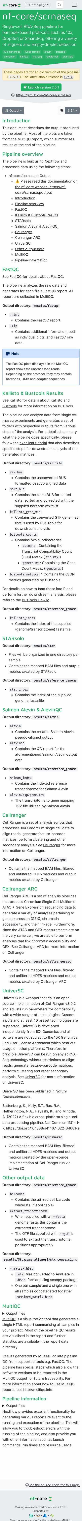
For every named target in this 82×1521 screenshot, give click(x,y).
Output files (15, 1313)
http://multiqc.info (37, 1389)
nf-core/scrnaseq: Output (30, 176)
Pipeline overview (29, 204)
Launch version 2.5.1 (43, 87)
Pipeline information (31, 260)
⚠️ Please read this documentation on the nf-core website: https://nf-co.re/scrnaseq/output (46, 187)
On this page (37, 5)
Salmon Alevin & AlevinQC (36, 226)
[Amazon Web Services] (38, 1515)
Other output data (29, 249)
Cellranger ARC (27, 237)
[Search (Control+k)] (59, 5)
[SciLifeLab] (52, 1515)
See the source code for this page (54, 1485)
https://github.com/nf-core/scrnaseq (43, 95)
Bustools (9, 406)
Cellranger (23, 232)
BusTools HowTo (35, 600)
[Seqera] (31, 1515)
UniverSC (23, 243)
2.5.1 (71, 110)
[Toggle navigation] (74, 5)
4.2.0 (68, 77)
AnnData (63, 1274)
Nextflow (52, 161)
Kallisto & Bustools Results (36, 215)
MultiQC (21, 254)
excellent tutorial (33, 443)
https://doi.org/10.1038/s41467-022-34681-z (42, 1128)
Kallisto (15, 400)
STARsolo (23, 221)
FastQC (21, 209)
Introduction (25, 198)
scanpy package (63, 1280)
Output (14, 110)
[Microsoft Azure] (45, 1515)
